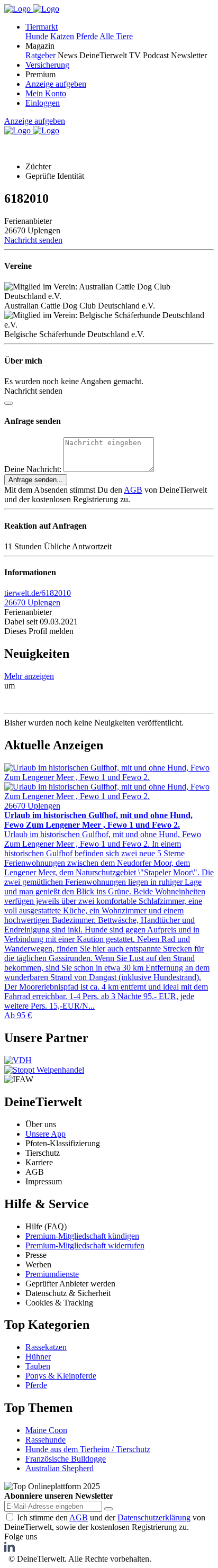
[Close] (8, 403)
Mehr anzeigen (29, 676)
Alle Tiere (116, 36)
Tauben (37, 1366)
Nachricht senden (33, 239)
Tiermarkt (41, 26)
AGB (133, 489)
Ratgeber (40, 55)
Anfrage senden (35, 480)
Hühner (38, 1356)
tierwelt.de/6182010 (37, 592)
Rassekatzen (46, 1347)
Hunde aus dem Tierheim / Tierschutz (87, 1449)
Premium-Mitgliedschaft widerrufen (84, 1245)
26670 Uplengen (32, 602)
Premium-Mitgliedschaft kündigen (82, 1235)
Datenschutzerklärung (153, 1517)
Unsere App (45, 1133)
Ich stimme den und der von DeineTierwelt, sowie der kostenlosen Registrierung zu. (104, 1522)
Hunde (36, 36)
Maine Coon (46, 1430)
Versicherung (47, 64)
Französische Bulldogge (65, 1458)
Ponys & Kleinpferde (60, 1375)
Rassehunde (45, 1439)
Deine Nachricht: (32, 469)
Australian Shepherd (59, 1468)
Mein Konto (45, 93)
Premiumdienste (52, 1274)
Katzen (62, 36)
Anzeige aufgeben (55, 83)
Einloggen (42, 102)
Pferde (87, 36)
